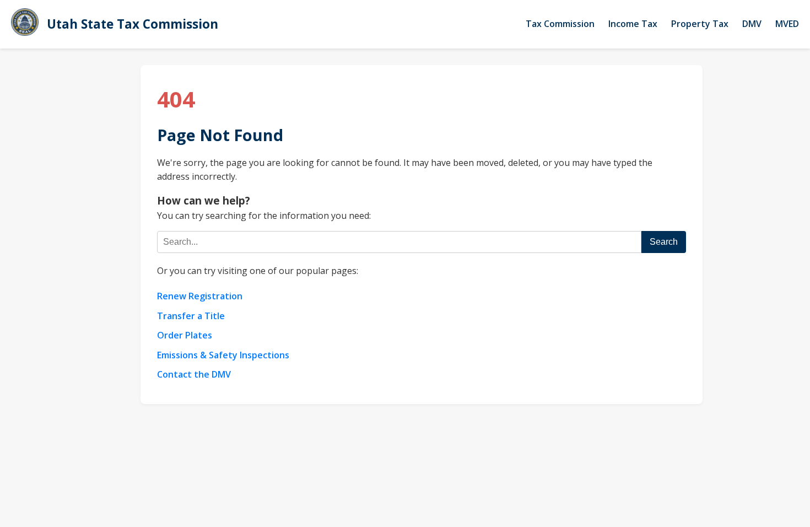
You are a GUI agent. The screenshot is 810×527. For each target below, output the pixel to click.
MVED (787, 24)
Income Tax (632, 24)
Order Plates (184, 335)
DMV (752, 24)
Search (664, 241)
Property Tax (699, 24)
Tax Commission (560, 24)
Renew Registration (199, 296)
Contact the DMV (194, 374)
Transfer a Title (191, 316)
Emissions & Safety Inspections (223, 355)
